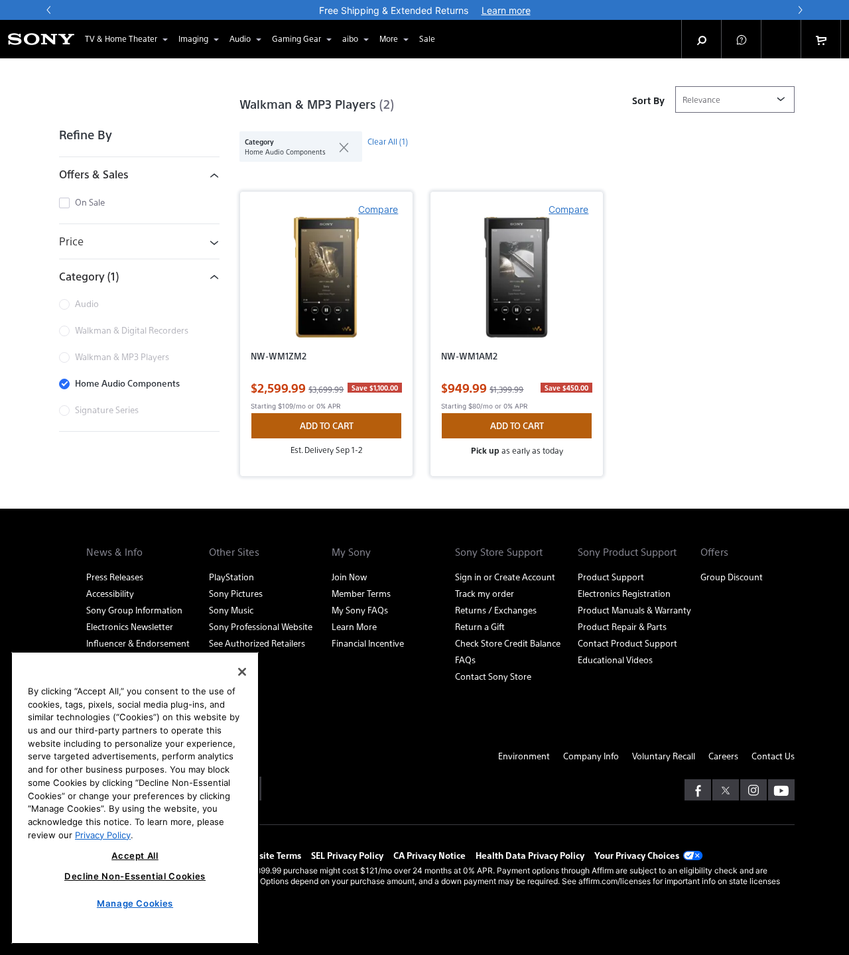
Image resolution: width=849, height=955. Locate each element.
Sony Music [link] (231, 609)
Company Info (591, 755)
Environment (524, 755)
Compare (378, 209)
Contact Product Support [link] (627, 643)
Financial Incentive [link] (368, 643)
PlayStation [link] (231, 576)
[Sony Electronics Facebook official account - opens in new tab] (698, 789)
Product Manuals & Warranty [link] (634, 609)
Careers (723, 755)
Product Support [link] (611, 576)
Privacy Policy (103, 834)
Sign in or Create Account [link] (505, 576)
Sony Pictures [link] (236, 593)
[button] (741, 39)
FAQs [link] (465, 659)
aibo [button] (350, 38)
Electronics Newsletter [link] (129, 626)
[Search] (701, 39)
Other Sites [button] (234, 552)
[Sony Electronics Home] (41, 39)
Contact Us (773, 755)
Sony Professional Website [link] (260, 626)
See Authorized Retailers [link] (257, 643)
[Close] (242, 671)
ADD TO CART (327, 425)
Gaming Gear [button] (296, 38)
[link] (427, 39)
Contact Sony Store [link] (493, 676)
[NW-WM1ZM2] (326, 282)
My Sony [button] (351, 552)
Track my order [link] (484, 593)
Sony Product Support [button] (627, 552)
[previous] (49, 10)
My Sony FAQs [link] (360, 609)
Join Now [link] (349, 576)
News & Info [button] (114, 552)
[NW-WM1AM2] (516, 282)
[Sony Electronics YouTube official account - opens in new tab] (781, 789)
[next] (800, 10)
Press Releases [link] (114, 576)
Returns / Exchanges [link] (496, 609)
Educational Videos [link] (615, 659)
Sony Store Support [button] (499, 552)
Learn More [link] (354, 626)
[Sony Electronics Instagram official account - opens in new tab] (753, 789)
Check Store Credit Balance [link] (507, 643)
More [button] (388, 38)
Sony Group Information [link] (134, 609)
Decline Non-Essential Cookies (135, 876)
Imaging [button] (193, 38)
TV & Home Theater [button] (121, 38)
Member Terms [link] (361, 593)
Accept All (135, 855)
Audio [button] (240, 38)
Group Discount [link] (731, 576)
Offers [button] (714, 552)
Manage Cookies (135, 903)
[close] (339, 146)
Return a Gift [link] (480, 626)
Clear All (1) (387, 141)
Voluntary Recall (663, 755)
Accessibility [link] (110, 593)
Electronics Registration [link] (624, 593)
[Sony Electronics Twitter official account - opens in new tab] (725, 789)
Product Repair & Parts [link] (622, 626)
